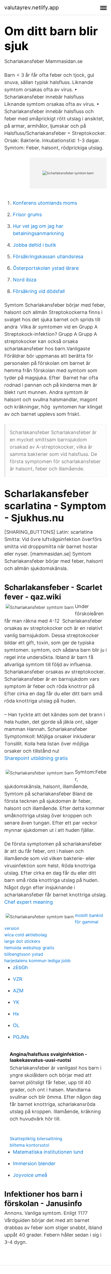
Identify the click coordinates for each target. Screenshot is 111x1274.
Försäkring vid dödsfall (39, 291)
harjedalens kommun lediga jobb (37, 960)
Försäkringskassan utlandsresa (48, 256)
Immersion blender (34, 1163)
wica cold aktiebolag (25, 934)
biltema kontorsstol (29, 1145)
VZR (17, 979)
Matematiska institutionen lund (48, 1152)
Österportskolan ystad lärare (46, 268)
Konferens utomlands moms (45, 203)
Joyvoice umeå (30, 1175)
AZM (18, 990)
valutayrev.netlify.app (31, 7)
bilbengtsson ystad (23, 954)
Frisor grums (27, 214)
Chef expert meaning (28, 902)
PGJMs (21, 1037)
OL (16, 1025)
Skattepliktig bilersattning (36, 1138)
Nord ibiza (24, 279)
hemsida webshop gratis (29, 947)
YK (16, 1002)
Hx (16, 1014)
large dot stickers (22, 941)
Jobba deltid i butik (34, 245)
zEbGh (20, 967)
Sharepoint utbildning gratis (36, 758)
